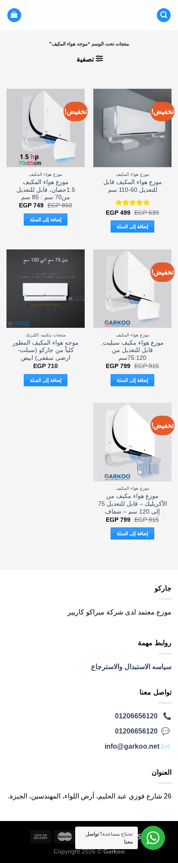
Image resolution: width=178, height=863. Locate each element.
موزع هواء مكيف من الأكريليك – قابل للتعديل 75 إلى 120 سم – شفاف (132, 503)
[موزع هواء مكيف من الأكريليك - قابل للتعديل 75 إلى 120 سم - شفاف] (132, 442)
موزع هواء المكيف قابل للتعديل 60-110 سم (132, 186)
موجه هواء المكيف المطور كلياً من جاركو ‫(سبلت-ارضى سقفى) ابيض (46, 350)
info (132, 746)
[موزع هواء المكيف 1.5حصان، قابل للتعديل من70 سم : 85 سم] (45, 128)
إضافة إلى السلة (133, 226)
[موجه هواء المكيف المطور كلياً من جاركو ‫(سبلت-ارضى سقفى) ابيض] (45, 288)
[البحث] (164, 15)
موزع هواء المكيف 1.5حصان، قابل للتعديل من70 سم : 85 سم (45, 189)
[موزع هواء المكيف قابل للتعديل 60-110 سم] (132, 128)
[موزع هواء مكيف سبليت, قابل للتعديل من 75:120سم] (132, 288)
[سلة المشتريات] (14, 15)
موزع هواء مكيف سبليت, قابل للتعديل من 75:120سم (132, 350)
